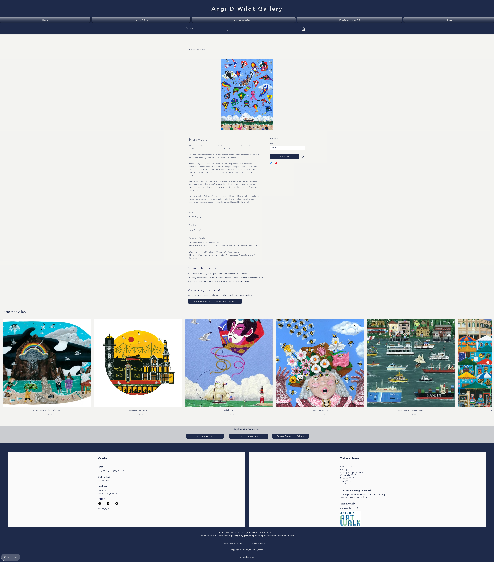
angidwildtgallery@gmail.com (112, 470)
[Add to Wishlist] (302, 156)
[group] (247, 367)
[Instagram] (99, 503)
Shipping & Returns (238, 550)
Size (272, 143)
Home (192, 49)
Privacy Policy (258, 550)
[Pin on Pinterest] (276, 163)
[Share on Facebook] (271, 163)
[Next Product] (487, 362)
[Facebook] (108, 503)
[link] (303, 29)
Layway (249, 550)
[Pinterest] (116, 503)
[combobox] (287, 148)
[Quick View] (47, 363)
